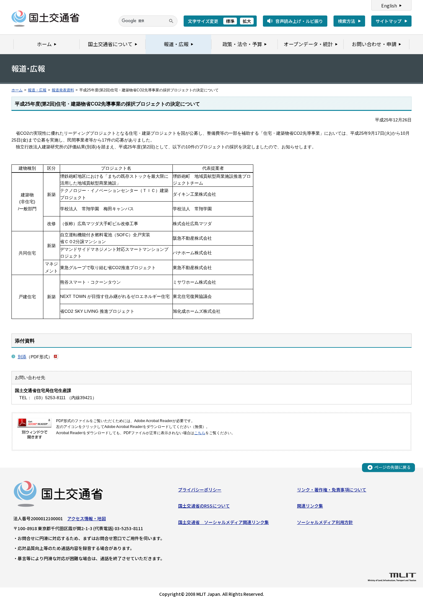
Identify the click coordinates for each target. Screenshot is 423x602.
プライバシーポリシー (199, 489)
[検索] (171, 21)
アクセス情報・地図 (86, 518)
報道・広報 (37, 90)
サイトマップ (389, 21)
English (389, 5)
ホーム (17, 90)
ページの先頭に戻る (392, 467)
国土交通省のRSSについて (204, 506)
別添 (22, 356)
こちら (199, 433)
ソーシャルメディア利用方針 (325, 522)
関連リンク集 (310, 506)
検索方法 (346, 21)
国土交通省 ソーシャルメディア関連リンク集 (223, 522)
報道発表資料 (63, 90)
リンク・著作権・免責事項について (331, 489)
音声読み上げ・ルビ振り (299, 21)
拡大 (246, 21)
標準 (230, 21)
